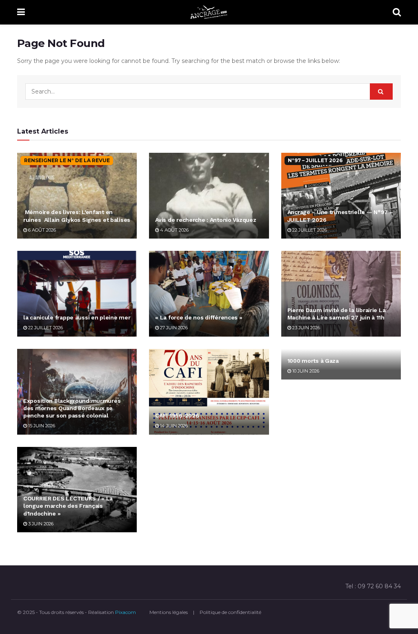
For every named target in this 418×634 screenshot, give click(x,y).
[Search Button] (397, 12)
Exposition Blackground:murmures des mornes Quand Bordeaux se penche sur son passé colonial (71, 408)
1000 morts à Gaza (313, 360)
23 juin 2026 (305, 327)
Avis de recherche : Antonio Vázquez (205, 220)
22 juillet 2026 (309, 230)
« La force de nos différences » (198, 317)
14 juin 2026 (173, 426)
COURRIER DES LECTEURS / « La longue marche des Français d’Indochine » (68, 505)
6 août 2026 (41, 230)
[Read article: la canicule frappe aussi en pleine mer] (77, 294)
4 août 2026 (174, 230)
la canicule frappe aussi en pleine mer (76, 317)
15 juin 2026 (41, 426)
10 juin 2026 (305, 371)
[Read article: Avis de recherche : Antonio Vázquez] (209, 196)
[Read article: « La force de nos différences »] (209, 294)
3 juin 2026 (40, 524)
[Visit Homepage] (209, 12)
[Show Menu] (21, 12)
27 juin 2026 (173, 327)
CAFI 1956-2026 (177, 415)
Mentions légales (168, 612)
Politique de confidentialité (230, 612)
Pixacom (125, 612)
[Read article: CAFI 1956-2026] (209, 392)
